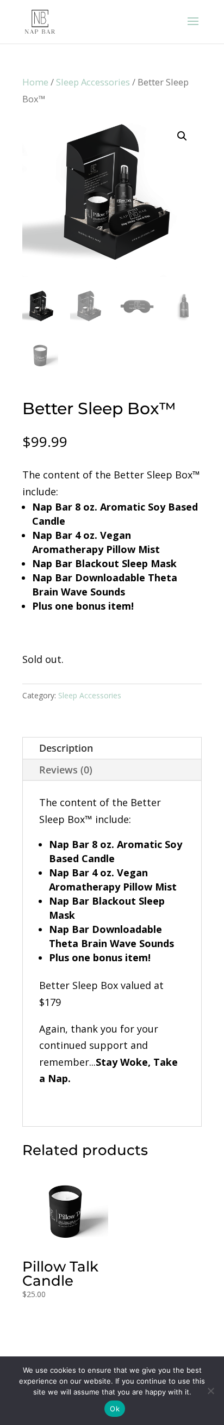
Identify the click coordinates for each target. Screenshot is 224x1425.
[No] (210, 1390)
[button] (182, 136)
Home (35, 82)
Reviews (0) (65, 769)
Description (66, 747)
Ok (115, 1408)
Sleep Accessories (93, 82)
